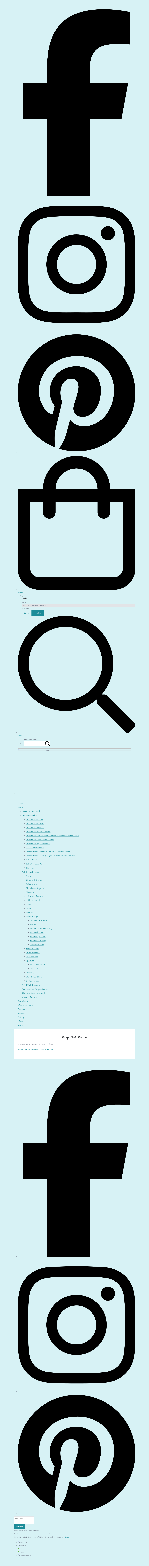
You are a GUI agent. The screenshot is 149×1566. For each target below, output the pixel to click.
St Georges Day (38, 936)
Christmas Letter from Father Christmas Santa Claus (52, 835)
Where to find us (26, 1005)
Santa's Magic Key (34, 863)
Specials (30, 960)
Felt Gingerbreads (30, 872)
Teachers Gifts (37, 964)
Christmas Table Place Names (40, 839)
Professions (32, 956)
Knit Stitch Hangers (31, 985)
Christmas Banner (34, 819)
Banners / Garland (31, 811)
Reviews (21, 1013)
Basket (26, 613)
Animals (29, 876)
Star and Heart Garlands (34, 993)
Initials (28, 904)
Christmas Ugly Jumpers (38, 843)
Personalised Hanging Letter (35, 989)
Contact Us (23, 1009)
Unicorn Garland (29, 997)
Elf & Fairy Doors (35, 847)
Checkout (38, 613)
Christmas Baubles (35, 823)
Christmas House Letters (38, 831)
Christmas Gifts (29, 815)
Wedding (30, 972)
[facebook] (76, 196)
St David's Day (36, 932)
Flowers (30, 892)
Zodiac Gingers (33, 980)
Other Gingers (33, 952)
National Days (32, 916)
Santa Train (31, 859)
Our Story (23, 1001)
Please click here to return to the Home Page (35, 1049)
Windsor (34, 968)
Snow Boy (31, 867)
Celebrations (32, 884)
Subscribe (19, 1526)
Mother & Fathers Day (41, 928)
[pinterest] (76, 453)
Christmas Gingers (35, 827)
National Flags (32, 948)
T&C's (20, 1021)
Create (67, 1537)
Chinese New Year (38, 920)
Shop (20, 807)
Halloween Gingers (34, 896)
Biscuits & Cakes (34, 880)
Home (20, 803)
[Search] (47, 743)
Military (29, 908)
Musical (29, 912)
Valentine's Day (37, 944)
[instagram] (76, 331)
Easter (33, 924)
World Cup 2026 (34, 976)
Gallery (21, 1017)
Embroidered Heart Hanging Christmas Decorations (50, 855)
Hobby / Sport (33, 900)
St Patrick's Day (38, 940)
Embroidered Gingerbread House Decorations (48, 851)
